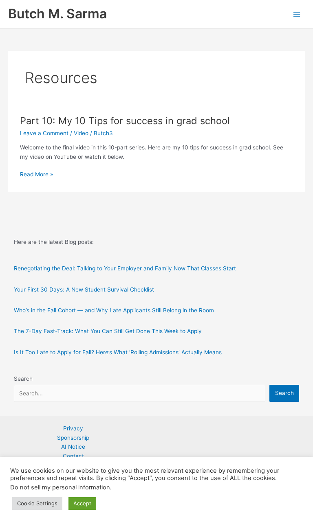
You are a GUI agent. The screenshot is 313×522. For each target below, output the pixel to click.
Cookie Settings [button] (37, 503)
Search (23, 378)
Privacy (73, 428)
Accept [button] (82, 503)
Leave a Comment (44, 133)
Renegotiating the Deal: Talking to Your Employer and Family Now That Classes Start (125, 268)
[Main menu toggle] (297, 14)
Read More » (36, 175)
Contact (73, 456)
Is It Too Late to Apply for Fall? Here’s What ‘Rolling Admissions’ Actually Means (118, 352)
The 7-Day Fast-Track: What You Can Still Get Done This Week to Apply (108, 331)
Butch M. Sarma (57, 14)
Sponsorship (73, 437)
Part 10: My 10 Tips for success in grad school (125, 121)
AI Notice (73, 446)
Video (81, 133)
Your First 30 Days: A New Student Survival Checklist (84, 289)
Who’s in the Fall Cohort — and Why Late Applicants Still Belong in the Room (114, 310)
